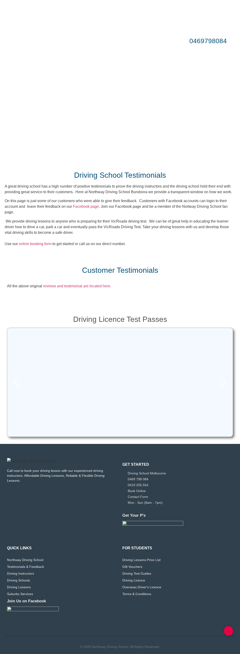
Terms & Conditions (136, 594)
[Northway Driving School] (31, 461)
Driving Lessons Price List (141, 560)
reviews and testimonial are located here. (76, 286)
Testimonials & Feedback (25, 567)
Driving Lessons (19, 587)
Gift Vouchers (132, 567)
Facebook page (86, 206)
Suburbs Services (20, 594)
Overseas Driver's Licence (141, 587)
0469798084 (208, 41)
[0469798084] (180, 41)
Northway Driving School (25, 560)
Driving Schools (18, 580)
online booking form (35, 244)
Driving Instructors (20, 573)
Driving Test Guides (136, 573)
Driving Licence (133, 580)
